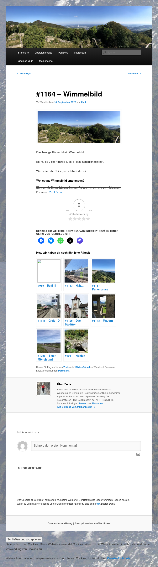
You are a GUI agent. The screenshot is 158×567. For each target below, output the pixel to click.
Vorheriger (24, 73)
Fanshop (63, 52)
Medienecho (46, 61)
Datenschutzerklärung (60, 523)
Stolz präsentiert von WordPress (93, 523)
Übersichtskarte (43, 52)
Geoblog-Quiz (25, 61)
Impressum (80, 52)
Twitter (82, 403)
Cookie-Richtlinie (118, 558)
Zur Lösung (56, 192)
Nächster (134, 73)
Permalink (63, 370)
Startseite (23, 52)
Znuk (84, 102)
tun (98, 503)
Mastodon (97, 403)
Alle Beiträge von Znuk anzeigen (76, 406)
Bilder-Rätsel (82, 367)
